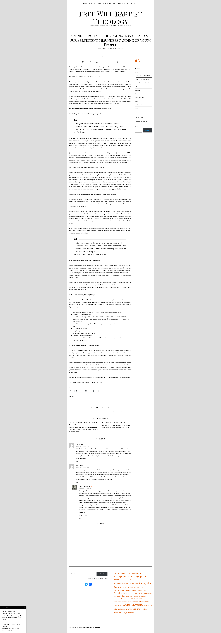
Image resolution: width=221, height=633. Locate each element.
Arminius (130, 587)
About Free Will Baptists (143, 75)
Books (136, 587)
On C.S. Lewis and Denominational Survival (83, 423)
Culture (144, 590)
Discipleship (119, 593)
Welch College (121, 612)
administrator (85, 486)
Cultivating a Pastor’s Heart (114, 422)
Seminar (124, 609)
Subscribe (102, 574)
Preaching (117, 605)
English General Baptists (146, 593)
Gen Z (87, 412)
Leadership (125, 599)
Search (147, 130)
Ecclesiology (135, 593)
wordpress (81, 627)
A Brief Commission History (144, 83)
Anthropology (133, 583)
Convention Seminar (130, 590)
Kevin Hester (117, 599)
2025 (130, 579)
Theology (144, 609)
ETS (115, 596)
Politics (147, 601)
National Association (118, 601)
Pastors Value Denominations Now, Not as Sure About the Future (102, 72)
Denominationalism (77, 412)
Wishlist (137, 112)
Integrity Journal (109, 3)
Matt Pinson (146, 599)
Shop (136, 108)
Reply (77, 461)
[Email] (108, 407)
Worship (131, 613)
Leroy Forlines (136, 599)
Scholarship (118, 609)
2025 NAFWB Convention (121, 583)
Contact (121, 3)
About (91, 3)
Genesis (127, 596)
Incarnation (143, 596)
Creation (139, 590)
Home (85, 3)
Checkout (137, 90)
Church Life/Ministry (115, 48)
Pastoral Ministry (138, 601)
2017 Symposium (120, 573)
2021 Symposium (122, 576)
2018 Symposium (134, 573)
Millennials (125, 412)
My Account (138, 104)
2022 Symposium (139, 576)
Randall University (132, 604)
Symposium (134, 608)
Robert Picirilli (148, 605)
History (131, 596)
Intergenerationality (98, 412)
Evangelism (121, 596)
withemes (96, 627)
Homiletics (137, 596)
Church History (119, 590)
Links (99, 3)
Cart (136, 86)
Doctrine (127, 593)
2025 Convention (138, 580)
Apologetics (145, 583)
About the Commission (142, 79)
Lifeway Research (113, 412)
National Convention (128, 601)
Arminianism (120, 587)
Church (142, 587)
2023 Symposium (121, 580)
